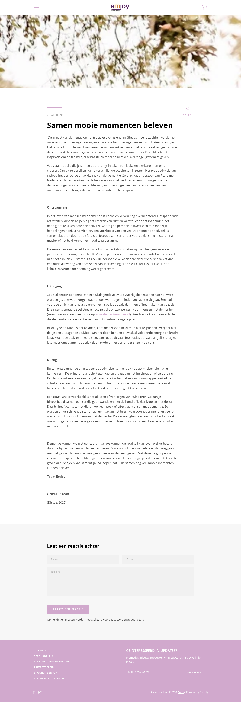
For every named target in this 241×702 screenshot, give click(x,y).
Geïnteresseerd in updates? (151, 650)
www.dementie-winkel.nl (113, 314)
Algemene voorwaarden (51, 661)
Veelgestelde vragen (49, 678)
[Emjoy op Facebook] (34, 692)
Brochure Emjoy (45, 672)
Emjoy (181, 692)
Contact (40, 650)
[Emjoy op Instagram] (40, 692)
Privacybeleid (44, 667)
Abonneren (194, 672)
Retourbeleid (43, 656)
